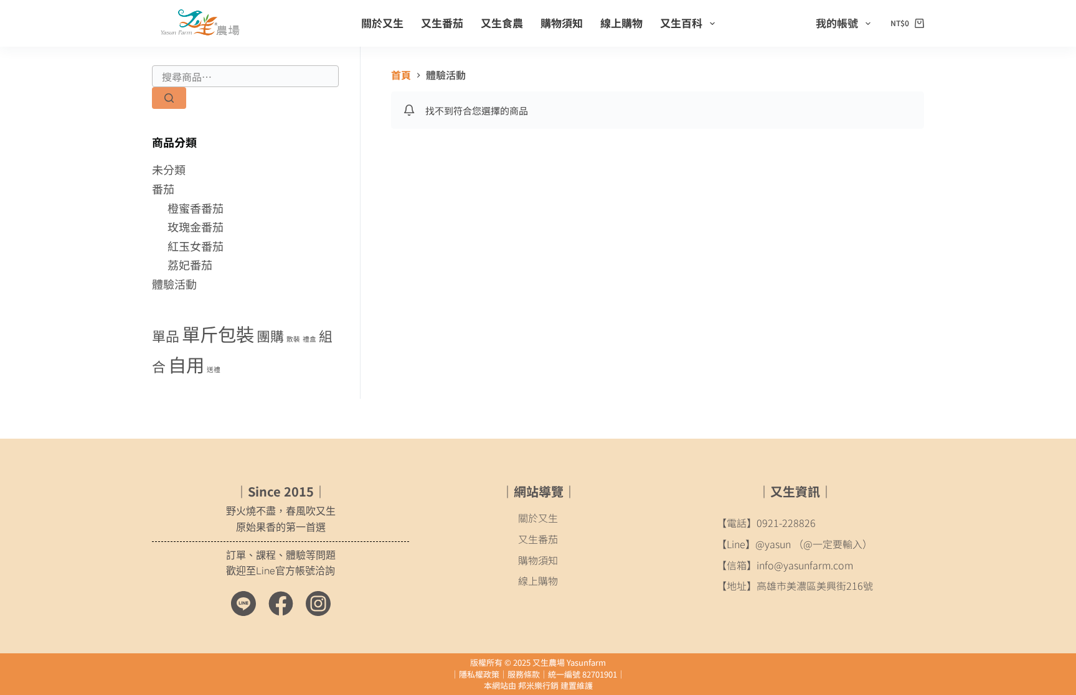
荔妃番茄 (190, 264)
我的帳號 (837, 22)
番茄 (163, 188)
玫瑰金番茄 (196, 226)
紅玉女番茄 (196, 246)
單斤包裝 (218, 333)
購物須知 (561, 22)
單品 (165, 335)
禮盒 (309, 338)
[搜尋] (169, 98)
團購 (270, 335)
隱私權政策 (479, 674)
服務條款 (523, 674)
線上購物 (621, 22)
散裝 (293, 338)
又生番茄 (442, 22)
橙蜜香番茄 (196, 208)
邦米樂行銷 (538, 685)
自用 (186, 364)
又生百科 (681, 22)
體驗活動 (174, 284)
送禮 (213, 369)
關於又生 (382, 22)
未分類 (169, 169)
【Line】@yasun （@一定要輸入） (794, 543)
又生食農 (502, 22)
